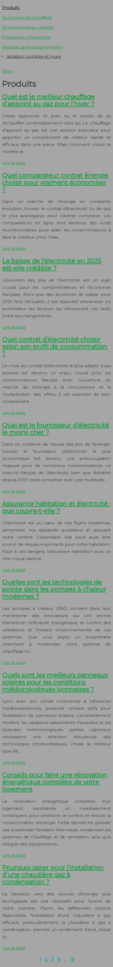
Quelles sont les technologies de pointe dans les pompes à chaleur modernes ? (54, 589)
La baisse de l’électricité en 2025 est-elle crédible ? (51, 264)
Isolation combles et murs (33, 56)
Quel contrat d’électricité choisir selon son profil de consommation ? (54, 346)
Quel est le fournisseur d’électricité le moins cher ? (55, 428)
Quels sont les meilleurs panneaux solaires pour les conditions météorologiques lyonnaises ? (55, 682)
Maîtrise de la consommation (32, 47)
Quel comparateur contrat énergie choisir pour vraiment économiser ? (55, 182)
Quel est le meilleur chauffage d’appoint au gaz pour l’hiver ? (48, 100)
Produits (10, 7)
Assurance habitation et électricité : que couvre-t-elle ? (56, 507)
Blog (7, 71)
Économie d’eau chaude (27, 27)
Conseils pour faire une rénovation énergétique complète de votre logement (54, 782)
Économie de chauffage (27, 17)
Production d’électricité (26, 37)
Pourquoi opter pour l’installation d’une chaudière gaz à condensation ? (53, 875)
